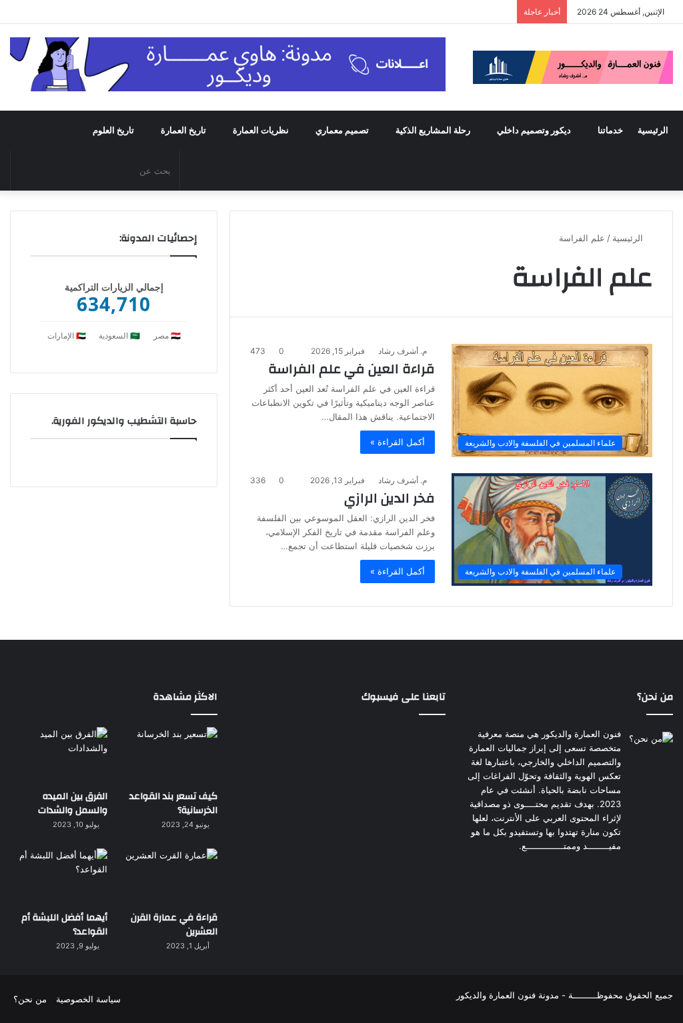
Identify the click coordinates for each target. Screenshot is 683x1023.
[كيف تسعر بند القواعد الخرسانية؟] (168, 754)
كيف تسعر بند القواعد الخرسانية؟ (173, 804)
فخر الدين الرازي (389, 498)
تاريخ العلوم (113, 130)
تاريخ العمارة (183, 130)
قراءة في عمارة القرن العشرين (174, 925)
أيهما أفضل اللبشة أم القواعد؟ (64, 925)
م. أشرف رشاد (402, 351)
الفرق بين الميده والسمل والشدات (72, 804)
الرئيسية (653, 130)
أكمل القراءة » (397, 442)
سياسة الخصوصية (88, 999)
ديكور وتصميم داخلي (534, 130)
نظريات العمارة (261, 130)
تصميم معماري (342, 130)
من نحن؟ (30, 999)
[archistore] (573, 67)
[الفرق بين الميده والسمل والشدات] (58, 754)
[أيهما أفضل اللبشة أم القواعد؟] (58, 876)
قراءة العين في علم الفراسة (351, 369)
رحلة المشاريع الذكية (433, 130)
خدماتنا (610, 130)
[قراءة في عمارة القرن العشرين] (168, 876)
